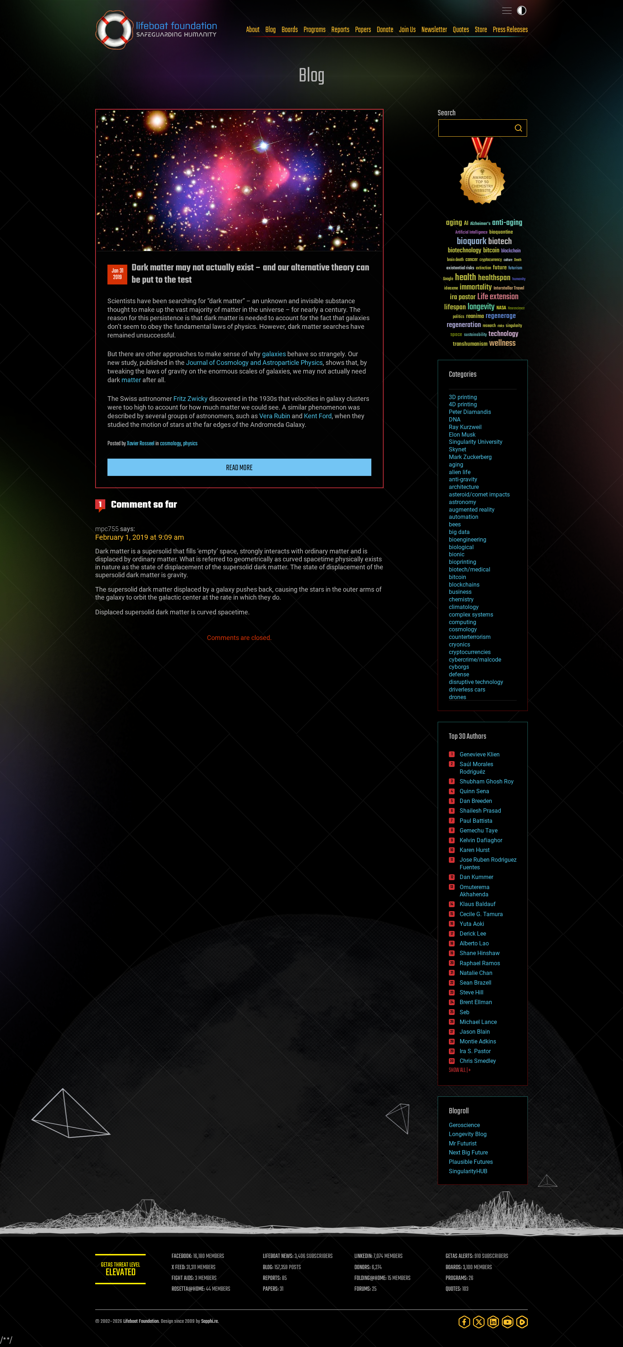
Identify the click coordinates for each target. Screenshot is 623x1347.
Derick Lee (473, 933)
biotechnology (464, 251)
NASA (501, 308)
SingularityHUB (468, 1171)
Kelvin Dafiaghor (481, 840)
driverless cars (467, 689)
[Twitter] (479, 1322)
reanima (475, 316)
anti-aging (507, 223)
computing (462, 622)
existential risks (460, 268)
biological (461, 547)
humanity (519, 279)
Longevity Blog (468, 1134)
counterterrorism (470, 636)
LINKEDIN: (363, 1256)
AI (466, 223)
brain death (455, 260)
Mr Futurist (463, 1143)
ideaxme (451, 288)
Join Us (407, 30)
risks (501, 326)
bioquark (471, 242)
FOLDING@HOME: (370, 1278)
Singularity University (476, 441)
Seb (464, 1012)
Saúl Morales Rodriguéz (476, 768)
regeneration (464, 325)
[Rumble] (522, 1322)
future (500, 267)
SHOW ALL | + (460, 1070)
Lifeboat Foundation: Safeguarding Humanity (156, 30)
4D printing (463, 404)
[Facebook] (464, 1322)
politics (458, 317)
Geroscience (464, 1125)
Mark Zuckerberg (470, 457)
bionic (456, 554)
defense (459, 674)
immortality (476, 287)
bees (455, 524)
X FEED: (178, 1267)
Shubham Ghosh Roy (487, 781)
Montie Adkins (478, 1041)
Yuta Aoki (472, 923)
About (253, 30)
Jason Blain (475, 1031)
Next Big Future (468, 1152)
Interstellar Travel (509, 288)
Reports (340, 30)
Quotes (461, 30)
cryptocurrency (491, 260)
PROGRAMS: (457, 1278)
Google (448, 279)
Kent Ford (318, 416)
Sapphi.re (209, 1321)
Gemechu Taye (479, 830)
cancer (471, 260)
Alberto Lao (474, 943)
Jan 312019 (117, 274)
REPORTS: (272, 1278)
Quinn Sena (474, 791)
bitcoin (491, 251)
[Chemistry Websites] (483, 172)
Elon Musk (462, 434)
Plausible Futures (471, 1161)
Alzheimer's (480, 224)
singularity (514, 326)
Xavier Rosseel (140, 444)
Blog (270, 30)
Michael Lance (478, 1022)
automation (463, 516)
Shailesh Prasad (480, 810)
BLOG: (268, 1267)
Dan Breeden (476, 801)
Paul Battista (476, 820)
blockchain (511, 251)
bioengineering (467, 539)
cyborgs (459, 666)
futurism (515, 268)
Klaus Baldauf (478, 904)
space (456, 334)
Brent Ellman (476, 1002)
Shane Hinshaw (480, 953)
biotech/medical (469, 569)
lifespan (455, 307)
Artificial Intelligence (471, 232)
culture (508, 260)
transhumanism (470, 344)
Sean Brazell (475, 982)
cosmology (170, 444)
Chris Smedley (478, 1060)
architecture (464, 486)
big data (459, 532)
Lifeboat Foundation (141, 1321)
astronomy (462, 502)
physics (190, 444)
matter (131, 380)
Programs (315, 30)
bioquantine (501, 232)
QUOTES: (453, 1289)
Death (517, 260)
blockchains (464, 584)
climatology (464, 607)
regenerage (501, 316)
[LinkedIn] (493, 1322)
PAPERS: (271, 1289)
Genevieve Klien (480, 754)
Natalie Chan (476, 973)
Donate (385, 30)
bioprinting (462, 561)
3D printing (463, 397)
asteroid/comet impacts (479, 494)
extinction (483, 268)
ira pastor (463, 297)
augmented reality (472, 509)
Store (481, 30)
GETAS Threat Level (120, 1270)
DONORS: (362, 1267)
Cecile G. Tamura (481, 914)
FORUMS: (362, 1289)
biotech (500, 242)
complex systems (471, 614)
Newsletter (434, 30)
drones (457, 697)
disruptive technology (476, 682)
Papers (363, 30)
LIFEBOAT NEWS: (278, 1256)
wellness (502, 343)
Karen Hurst (475, 850)
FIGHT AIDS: (183, 1278)
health (465, 278)
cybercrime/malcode (475, 659)
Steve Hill (471, 992)
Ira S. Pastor (475, 1051)
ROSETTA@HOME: (188, 1289)
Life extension (497, 297)
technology (503, 334)
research (489, 326)
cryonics (459, 644)
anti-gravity (463, 479)
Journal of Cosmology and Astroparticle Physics (254, 362)
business (460, 591)
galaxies (274, 354)
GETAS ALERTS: (459, 1256)
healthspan (494, 278)
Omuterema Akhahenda (475, 891)
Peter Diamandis (470, 411)
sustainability (475, 335)
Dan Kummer (476, 877)
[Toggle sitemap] (507, 10)
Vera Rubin (274, 416)
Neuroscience (516, 309)
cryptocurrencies (470, 652)
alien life (459, 472)
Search (518, 128)
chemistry (461, 599)
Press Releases (510, 30)
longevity (481, 307)
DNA (454, 419)
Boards (290, 30)
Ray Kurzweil (465, 427)
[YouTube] (507, 1322)
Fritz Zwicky (190, 398)
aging (454, 223)
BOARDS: (454, 1267)
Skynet (457, 449)
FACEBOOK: (182, 1256)
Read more (239, 468)
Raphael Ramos (480, 963)
